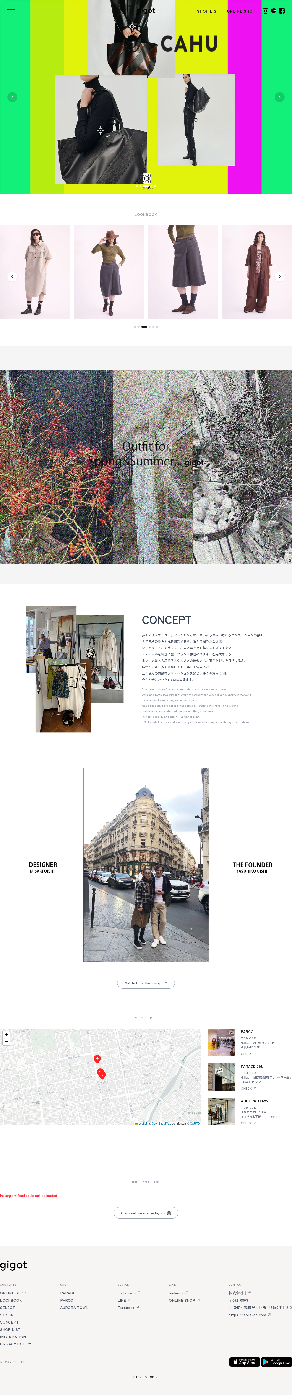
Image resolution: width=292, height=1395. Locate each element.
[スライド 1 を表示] (137, 186)
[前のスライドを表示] (12, 97)
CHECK (246, 1053)
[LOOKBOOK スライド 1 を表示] (135, 327)
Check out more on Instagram (143, 1213)
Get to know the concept (144, 983)
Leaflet (142, 1123)
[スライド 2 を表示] (140, 186)
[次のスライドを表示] (280, 97)
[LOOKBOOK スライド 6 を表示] (157, 327)
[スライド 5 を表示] (155, 186)
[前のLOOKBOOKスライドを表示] (12, 277)
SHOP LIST (208, 11)
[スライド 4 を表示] (149, 186)
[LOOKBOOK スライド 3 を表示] (142, 327)
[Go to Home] (146, 11)
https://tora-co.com (247, 1314)
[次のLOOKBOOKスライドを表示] (280, 277)
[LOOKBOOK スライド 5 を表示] (153, 327)
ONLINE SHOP (241, 11)
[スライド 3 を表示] (144, 186)
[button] (102, 1075)
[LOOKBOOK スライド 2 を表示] (139, 327)
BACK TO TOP (143, 1377)
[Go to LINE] (273, 11)
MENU (11, 11)
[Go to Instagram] (265, 11)
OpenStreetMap (161, 1123)
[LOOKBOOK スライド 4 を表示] (148, 327)
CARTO (195, 1123)
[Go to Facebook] (282, 11)
